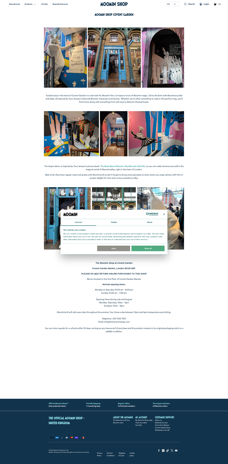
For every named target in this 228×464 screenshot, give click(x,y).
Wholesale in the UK (162, 430)
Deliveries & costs (161, 423)
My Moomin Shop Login (144, 420)
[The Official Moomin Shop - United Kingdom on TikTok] (167, 451)
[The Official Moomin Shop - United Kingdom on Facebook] (159, 451)
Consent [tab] (78, 222)
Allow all (148, 248)
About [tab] (149, 222)
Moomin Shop (114, 4)
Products (28, 4)
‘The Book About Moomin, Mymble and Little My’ (122, 166)
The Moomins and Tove (121, 420)
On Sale (44, 4)
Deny (114, 248)
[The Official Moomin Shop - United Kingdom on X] (172, 451)
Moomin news (118, 423)
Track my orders (141, 423)
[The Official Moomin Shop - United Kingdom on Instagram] (163, 451)
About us (158, 420)
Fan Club (138, 425)
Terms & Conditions (162, 425)
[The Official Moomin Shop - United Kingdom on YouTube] (176, 451)
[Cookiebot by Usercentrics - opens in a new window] (147, 214)
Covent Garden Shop (162, 428)
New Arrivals (14, 4)
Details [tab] (114, 222)
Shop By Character (60, 4)
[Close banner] (164, 214)
